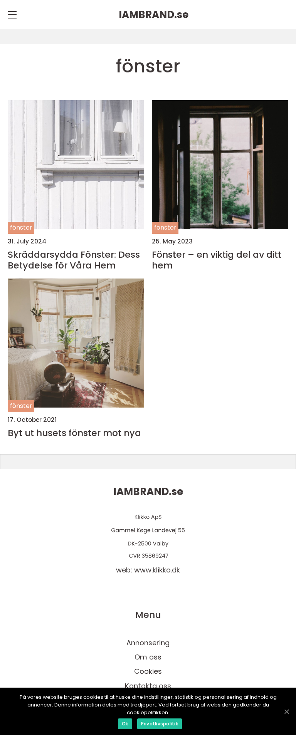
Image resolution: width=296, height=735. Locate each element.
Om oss (148, 657)
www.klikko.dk (157, 570)
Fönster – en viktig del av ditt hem (216, 260)
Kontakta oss (148, 686)
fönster (21, 227)
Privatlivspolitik (159, 723)
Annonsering (148, 643)
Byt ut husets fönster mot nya (74, 433)
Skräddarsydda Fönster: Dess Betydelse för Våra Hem (74, 260)
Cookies (148, 671)
